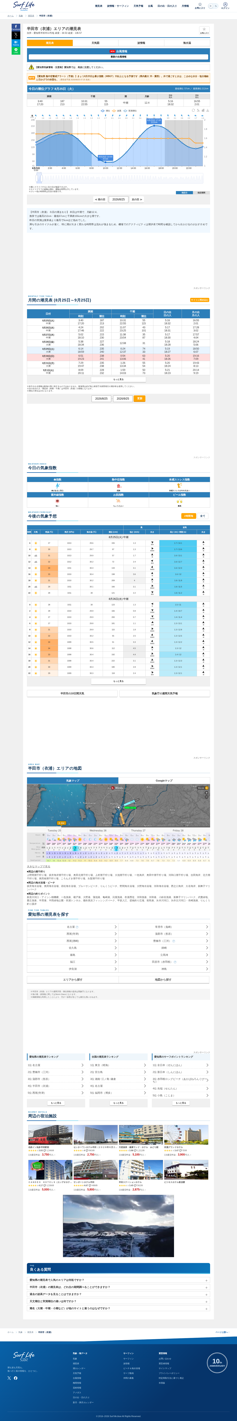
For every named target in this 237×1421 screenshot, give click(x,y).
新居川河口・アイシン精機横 (43, 897)
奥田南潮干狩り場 (48, 878)
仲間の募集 (128, 1378)
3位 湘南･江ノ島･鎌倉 (103, 1078)
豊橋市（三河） (162, 940)
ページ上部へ (222, 1332)
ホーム (10, 16)
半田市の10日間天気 (72, 693)
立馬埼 (164, 954)
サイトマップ (165, 1368)
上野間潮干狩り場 (36, 875)
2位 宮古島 (96, 1072)
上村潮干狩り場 (103, 875)
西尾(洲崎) (73, 940)
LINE (16, 52)
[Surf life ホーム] (24, 6)
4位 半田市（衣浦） (39, 1085)
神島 (164, 968)
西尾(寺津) (73, 933)
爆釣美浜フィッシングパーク (99, 900)
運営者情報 (164, 1363)
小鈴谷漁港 (165, 897)
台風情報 (77, 1378)
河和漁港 (142, 897)
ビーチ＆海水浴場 (131, 1368)
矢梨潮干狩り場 (96, 878)
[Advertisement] (118, 262)
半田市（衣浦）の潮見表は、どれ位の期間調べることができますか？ (70, 1286)
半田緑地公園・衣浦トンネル (65, 900)
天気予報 (77, 1373)
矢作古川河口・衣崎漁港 (184, 900)
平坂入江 (122, 900)
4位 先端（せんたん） (165, 1088)
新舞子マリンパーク (184, 897)
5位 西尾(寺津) (36, 1092)
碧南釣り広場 (137, 900)
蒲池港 (96, 897)
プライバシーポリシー (169, 1373)
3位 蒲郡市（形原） (39, 1078)
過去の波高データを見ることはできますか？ (56, 1294)
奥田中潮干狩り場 (156, 875)
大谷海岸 (190, 886)
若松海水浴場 (68, 886)
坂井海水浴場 (34, 886)
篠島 (72, 954)
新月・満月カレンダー (83, 1402)
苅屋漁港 (117, 897)
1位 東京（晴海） (100, 1065)
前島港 (150, 900)
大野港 (86, 897)
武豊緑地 (203, 897)
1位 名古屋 (34, 1065)
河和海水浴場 (161, 886)
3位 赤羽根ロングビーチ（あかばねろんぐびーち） (180, 1080)
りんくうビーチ (108, 886)
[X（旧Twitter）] (9, 1378)
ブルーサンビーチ (88, 886)
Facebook (16, 29)
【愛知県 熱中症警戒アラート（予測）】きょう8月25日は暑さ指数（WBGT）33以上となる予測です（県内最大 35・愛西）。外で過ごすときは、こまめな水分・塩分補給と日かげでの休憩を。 (119, 78)
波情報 (141, 42)
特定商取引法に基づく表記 (171, 1378)
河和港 (152, 897)
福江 (72, 961)
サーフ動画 (128, 1373)
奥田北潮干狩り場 (83, 875)
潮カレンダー (79, 1368)
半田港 (42, 900)
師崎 (164, 947)
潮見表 (31, 16)
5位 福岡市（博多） (101, 1092)
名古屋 (71, 926)
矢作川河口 (162, 900)
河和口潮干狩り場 (178, 875)
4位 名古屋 (96, 1085)
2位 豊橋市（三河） (39, 1072)
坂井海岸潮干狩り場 (60, 875)
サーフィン (128, 1358)
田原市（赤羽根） (162, 961)
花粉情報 (77, 1388)
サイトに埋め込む (199, 300)
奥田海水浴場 (51, 886)
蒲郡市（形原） (164, 933)
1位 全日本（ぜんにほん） (168, 1065)
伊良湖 (73, 968)
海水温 (187, 42)
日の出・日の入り (81, 1397)
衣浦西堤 (129, 897)
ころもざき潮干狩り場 (73, 878)
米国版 (162, 1383)
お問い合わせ (165, 1358)
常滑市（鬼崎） (164, 926)
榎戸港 (77, 897)
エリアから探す (73, 979)
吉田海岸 (195, 875)
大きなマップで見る (38, 866)
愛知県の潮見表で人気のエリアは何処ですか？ (57, 1279)
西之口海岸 (177, 886)
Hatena (16, 45)
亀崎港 (106, 897)
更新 (139, 398)
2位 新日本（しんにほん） (168, 1072)
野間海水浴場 (127, 886)
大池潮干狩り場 (123, 875)
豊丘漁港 (32, 900)
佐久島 (73, 947)
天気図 (95, 42)
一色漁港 (66, 897)
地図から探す (163, 979)
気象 (21, 16)
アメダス (77, 1392)
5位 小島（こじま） (164, 1095)
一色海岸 (139, 875)
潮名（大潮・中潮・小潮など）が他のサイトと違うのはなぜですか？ (70, 1308)
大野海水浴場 (144, 886)
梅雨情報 (77, 1383)
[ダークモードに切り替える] (213, 6)
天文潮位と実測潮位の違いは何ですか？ (53, 1301)
